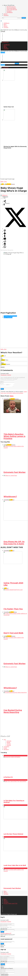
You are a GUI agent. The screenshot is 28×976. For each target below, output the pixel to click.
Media (8, 742)
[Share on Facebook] (4, 205)
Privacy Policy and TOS (10, 903)
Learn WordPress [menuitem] (12, 9)
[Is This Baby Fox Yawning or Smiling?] (15, 789)
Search (19, 17)
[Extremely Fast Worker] (15, 458)
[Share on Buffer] (5, 245)
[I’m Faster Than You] (15, 597)
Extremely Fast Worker (15, 472)
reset (2, 943)
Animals (9, 741)
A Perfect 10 (8, 777)
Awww (3, 367)
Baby (2, 181)
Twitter (9, 375)
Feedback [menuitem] (10, 12)
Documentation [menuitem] (11, 8)
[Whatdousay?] (15, 484)
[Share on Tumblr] (5, 237)
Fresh (5, 748)
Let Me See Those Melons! (13, 834)
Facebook (4, 375)
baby (2, 349)
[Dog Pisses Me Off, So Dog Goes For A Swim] (15, 519)
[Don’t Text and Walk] (15, 621)
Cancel (6, 974)
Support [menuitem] (9, 11)
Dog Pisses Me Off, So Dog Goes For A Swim (14, 543)
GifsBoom (6, 23)
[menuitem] (15, 5)
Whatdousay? (10, 496)
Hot (5, 739)
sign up (3, 936)
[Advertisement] (14, 164)
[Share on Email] (5, 239)
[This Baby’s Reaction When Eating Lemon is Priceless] (15, 416)
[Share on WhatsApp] (5, 247)
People (9, 745)
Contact (6, 27)
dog (5, 349)
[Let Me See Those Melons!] (15, 819)
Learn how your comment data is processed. (14, 392)
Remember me (6, 927)
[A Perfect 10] (15, 765)
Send (2, 974)
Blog (5, 24)
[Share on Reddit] (5, 242)
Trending (6, 746)
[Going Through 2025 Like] (15, 565)
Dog (5, 181)
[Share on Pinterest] (5, 231)
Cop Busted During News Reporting (13, 711)
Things (9, 743)
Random (6, 749)
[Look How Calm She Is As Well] (15, 850)
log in (2, 931)
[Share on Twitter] (15, 229)
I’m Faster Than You (13, 609)
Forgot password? (6, 933)
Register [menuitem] (6, 15)
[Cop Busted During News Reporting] (15, 700)
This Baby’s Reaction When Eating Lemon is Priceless (14, 436)
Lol (1, 358)
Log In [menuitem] (5, 13)
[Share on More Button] (5, 234)
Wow (2, 363)
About (5, 26)
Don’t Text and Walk (13, 633)
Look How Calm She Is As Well (15, 865)
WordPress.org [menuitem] (11, 6)
